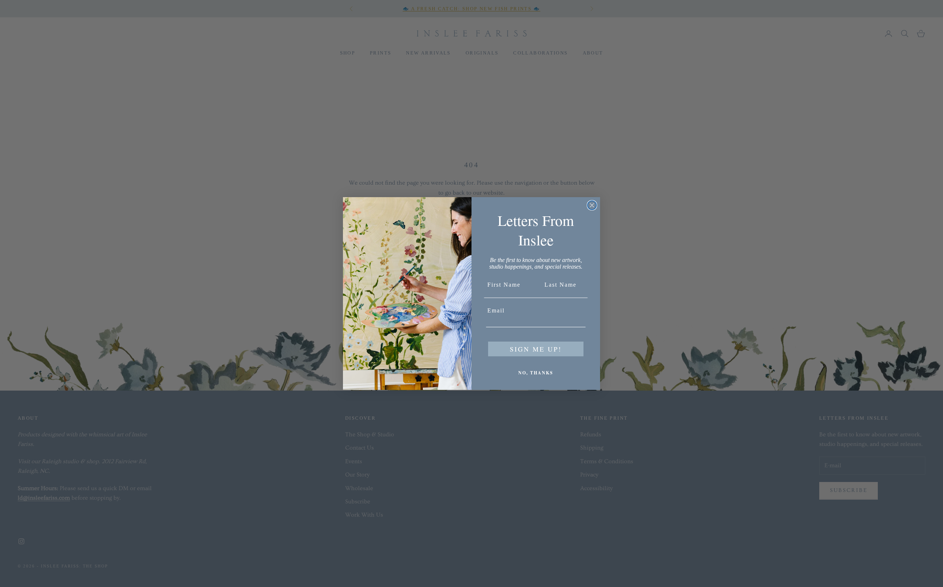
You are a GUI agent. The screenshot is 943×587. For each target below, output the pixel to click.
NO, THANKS (535, 373)
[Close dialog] (592, 205)
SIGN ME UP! (536, 349)
